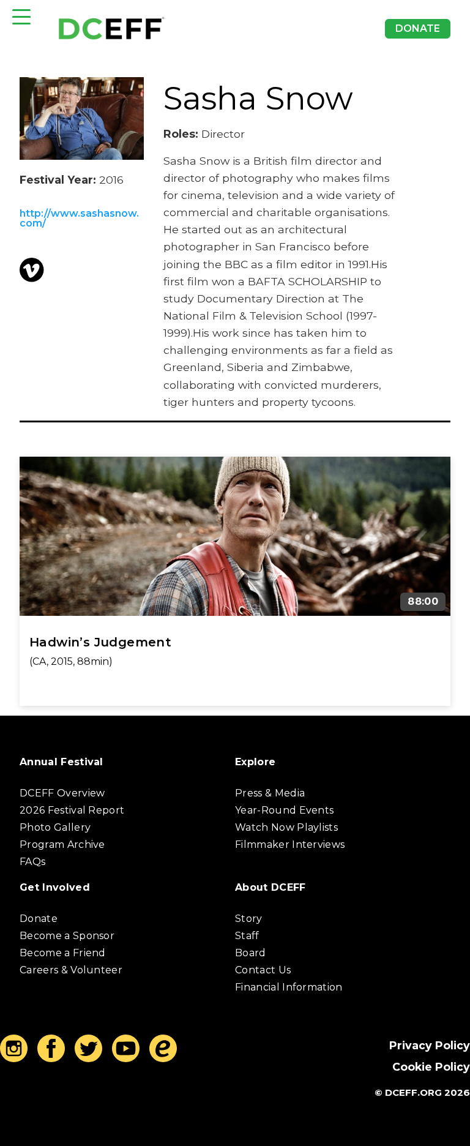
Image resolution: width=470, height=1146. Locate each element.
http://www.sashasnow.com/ (79, 218)
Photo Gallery (55, 827)
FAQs (32, 861)
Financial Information (289, 987)
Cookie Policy (431, 1066)
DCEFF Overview (62, 793)
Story (249, 918)
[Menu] (21, 16)
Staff (247, 936)
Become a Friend (63, 953)
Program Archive (62, 844)
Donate (417, 28)
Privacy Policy (429, 1045)
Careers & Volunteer (71, 970)
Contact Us (263, 970)
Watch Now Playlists (286, 827)
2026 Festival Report (72, 810)
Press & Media (270, 793)
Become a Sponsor (67, 936)
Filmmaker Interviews (290, 844)
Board (250, 953)
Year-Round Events (284, 810)
